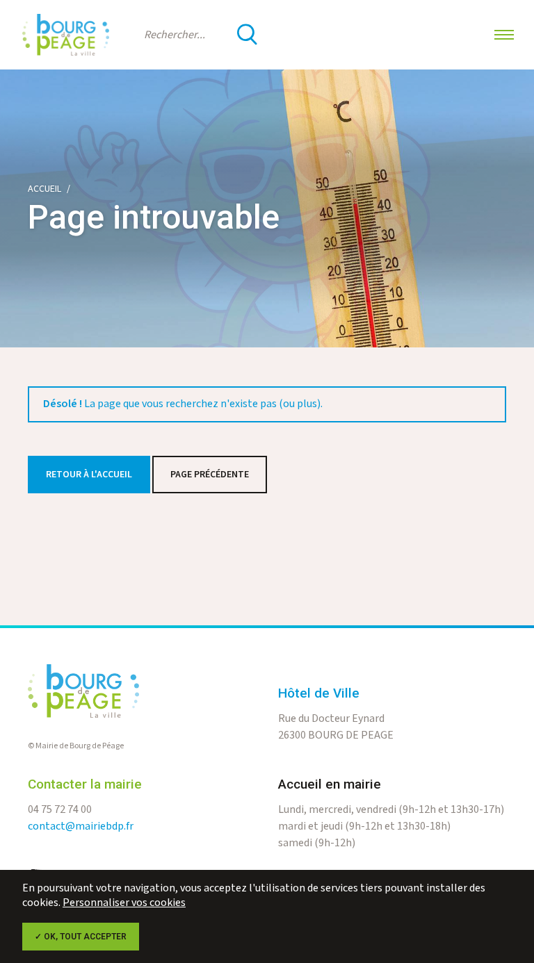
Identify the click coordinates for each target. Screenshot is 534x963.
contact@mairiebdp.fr (81, 826)
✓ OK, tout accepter (81, 936)
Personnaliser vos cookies (124, 903)
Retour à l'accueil (89, 474)
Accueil (44, 189)
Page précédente (209, 474)
